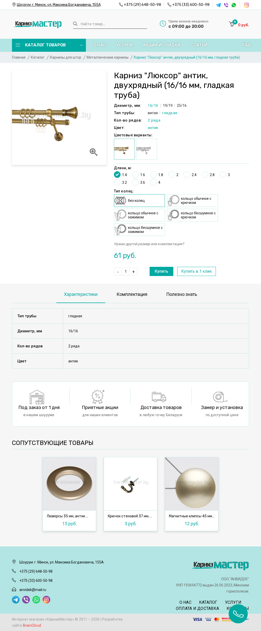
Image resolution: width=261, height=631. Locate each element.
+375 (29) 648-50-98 (142, 5)
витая (153, 113)
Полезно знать (181, 294)
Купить (161, 271)
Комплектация (131, 294)
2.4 (194, 175)
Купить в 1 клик (196, 271)
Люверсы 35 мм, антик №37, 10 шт (71, 516)
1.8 (160, 175)
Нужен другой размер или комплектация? (149, 244)
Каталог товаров (45, 45)
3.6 (142, 182)
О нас (100, 45)
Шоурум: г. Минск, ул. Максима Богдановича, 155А (59, 5)
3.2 (124, 182)
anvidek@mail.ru (32, 590)
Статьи (199, 45)
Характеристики (81, 294)
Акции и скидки (161, 45)
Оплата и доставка (197, 608)
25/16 (182, 105)
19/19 (168, 105)
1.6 (142, 175)
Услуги (124, 45)
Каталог (208, 602)
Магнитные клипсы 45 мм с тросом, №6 (193, 516)
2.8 (212, 175)
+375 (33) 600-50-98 (191, 5)
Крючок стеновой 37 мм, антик (132, 516)
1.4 (124, 175)
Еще (246, 44)
